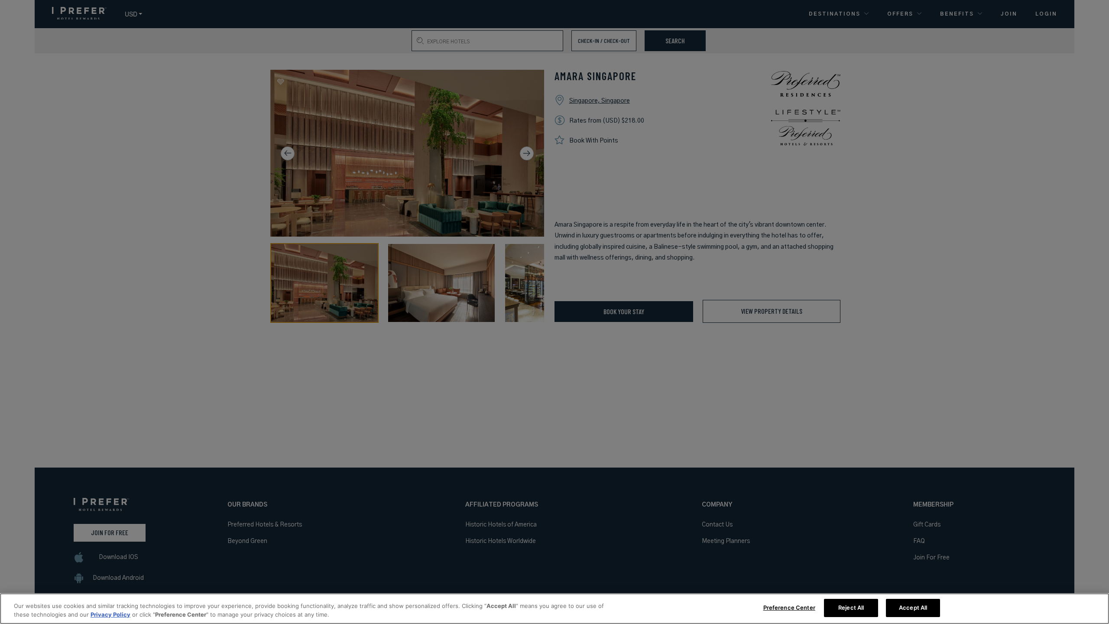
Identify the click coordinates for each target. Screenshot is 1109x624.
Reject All (851, 607)
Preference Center (789, 607)
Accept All (913, 607)
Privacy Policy (110, 614)
